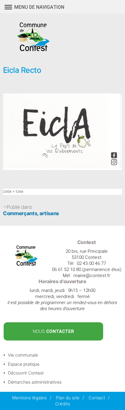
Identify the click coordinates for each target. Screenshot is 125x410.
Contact (97, 398)
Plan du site (67, 398)
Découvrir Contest (26, 372)
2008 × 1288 (13, 192)
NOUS (53, 331)
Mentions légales (29, 398)
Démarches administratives (35, 382)
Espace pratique (23, 364)
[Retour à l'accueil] (26, 264)
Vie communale (23, 354)
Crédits (62, 404)
